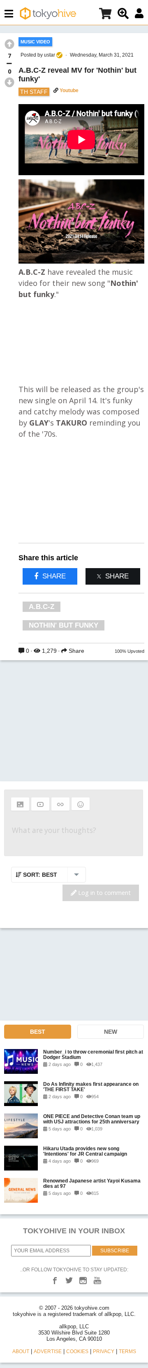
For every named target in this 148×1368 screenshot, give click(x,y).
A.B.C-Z (41, 607)
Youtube (69, 90)
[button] (20, 804)
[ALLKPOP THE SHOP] (105, 15)
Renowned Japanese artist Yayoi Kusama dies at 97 (92, 1183)
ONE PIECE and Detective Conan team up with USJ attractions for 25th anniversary (91, 1118)
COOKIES (77, 1351)
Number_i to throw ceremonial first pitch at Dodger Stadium (93, 1054)
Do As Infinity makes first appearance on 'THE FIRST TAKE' (91, 1086)
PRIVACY (103, 1351)
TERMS (127, 1351)
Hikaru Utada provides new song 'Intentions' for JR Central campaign (85, 1151)
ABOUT (20, 1351)
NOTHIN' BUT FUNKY (63, 625)
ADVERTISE (48, 1351)
